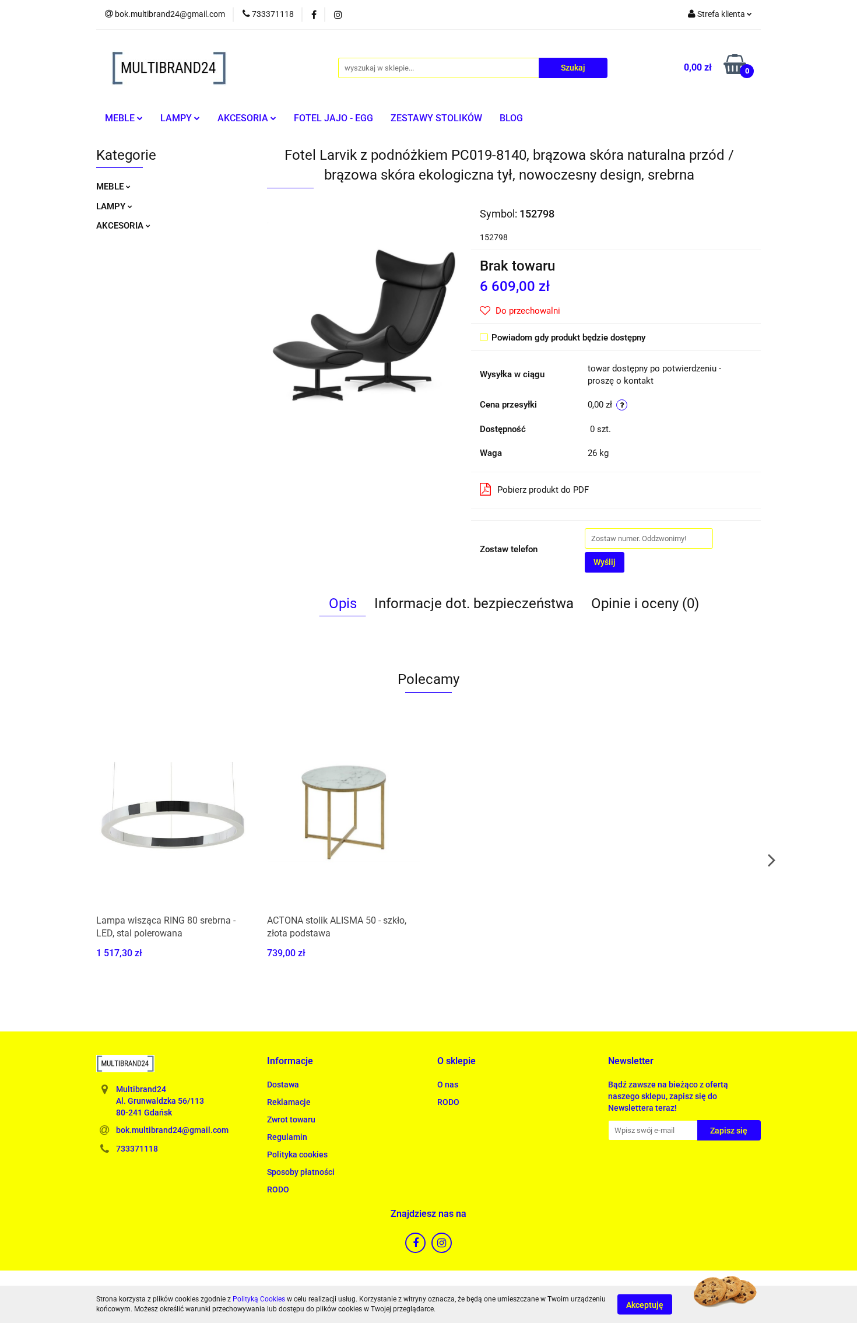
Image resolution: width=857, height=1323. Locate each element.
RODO (278, 1189)
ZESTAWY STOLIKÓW (436, 118)
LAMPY (177, 118)
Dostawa (283, 1084)
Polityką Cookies (259, 1299)
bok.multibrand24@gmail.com (172, 1130)
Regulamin (287, 1137)
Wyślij (604, 562)
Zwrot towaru (291, 1119)
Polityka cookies (297, 1154)
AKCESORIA (244, 118)
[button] (290, 1061)
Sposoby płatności (301, 1172)
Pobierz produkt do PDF (543, 490)
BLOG (511, 118)
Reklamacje (289, 1102)
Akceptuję (644, 1304)
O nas (447, 1084)
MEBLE (121, 118)
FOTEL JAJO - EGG (333, 118)
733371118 (137, 1148)
